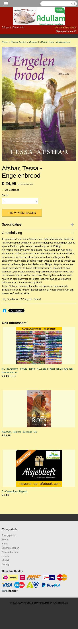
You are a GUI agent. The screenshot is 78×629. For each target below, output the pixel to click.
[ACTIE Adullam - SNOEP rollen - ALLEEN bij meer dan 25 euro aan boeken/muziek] (39, 345)
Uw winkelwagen (65, 27)
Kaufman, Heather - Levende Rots (20, 432)
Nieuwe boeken (18, 41)
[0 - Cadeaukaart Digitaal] (39, 468)
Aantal (5, 195)
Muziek (5, 560)
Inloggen (6, 27)
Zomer (5, 539)
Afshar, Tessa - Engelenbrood (55, 41)
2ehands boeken (10, 548)
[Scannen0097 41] (39, 104)
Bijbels (5, 556)
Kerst (4, 543)
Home (5, 41)
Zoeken (72, 4)
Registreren (18, 27)
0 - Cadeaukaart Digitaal (14, 491)
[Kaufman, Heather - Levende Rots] (39, 408)
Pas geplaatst (9, 535)
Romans (33, 41)
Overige (6, 564)
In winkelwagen (23, 212)
